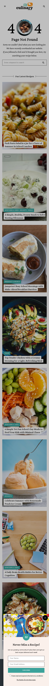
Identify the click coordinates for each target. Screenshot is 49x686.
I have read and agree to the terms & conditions (27, 676)
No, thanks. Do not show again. (26, 680)
